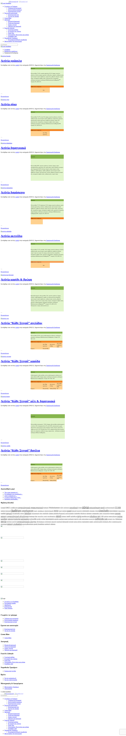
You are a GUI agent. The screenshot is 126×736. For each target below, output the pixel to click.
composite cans (97, 513)
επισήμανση (27, 510)
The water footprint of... (11, 492)
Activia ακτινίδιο (11, 236)
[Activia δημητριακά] (6, 143)
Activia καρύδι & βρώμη (16, 279)
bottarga (32, 516)
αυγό (58, 516)
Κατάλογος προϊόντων (10, 51)
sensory (4, 516)
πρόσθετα (73, 516)
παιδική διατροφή (6, 511)
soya (79, 516)
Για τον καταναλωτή (10, 678)
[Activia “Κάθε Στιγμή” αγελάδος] (5, 318)
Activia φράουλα (11, 60)
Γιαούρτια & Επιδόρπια (53, 65)
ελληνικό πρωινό (50, 522)
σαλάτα (64, 511)
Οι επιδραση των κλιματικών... (13, 494)
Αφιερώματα (8, 688)
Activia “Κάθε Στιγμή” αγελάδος (21, 323)
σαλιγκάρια (85, 519)
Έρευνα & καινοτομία (10, 13)
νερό (60, 511)
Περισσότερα (5, 96)
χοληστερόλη (98, 522)
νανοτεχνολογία (14, 519)
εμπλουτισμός (109, 508)
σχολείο (45, 513)
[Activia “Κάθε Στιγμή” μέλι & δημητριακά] (5, 396)
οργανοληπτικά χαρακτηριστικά (30, 507)
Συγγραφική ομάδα (10, 603)
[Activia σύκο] (5, 99)
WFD (56, 511)
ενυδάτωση (14, 508)
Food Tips (11, 33)
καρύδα (56, 519)
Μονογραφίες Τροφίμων (11, 687)
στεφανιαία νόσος (18, 513)
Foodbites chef (12, 36)
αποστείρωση (49, 511)
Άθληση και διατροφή (14, 26)
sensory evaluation (14, 524)
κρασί (69, 511)
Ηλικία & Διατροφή (14, 21)
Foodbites (7, 49)
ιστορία (71, 522)
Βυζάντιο (83, 513)
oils (80, 519)
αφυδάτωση (85, 516)
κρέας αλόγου (78, 522)
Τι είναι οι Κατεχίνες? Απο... (12, 497)
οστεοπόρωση (94, 507)
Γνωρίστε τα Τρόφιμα (10, 6)
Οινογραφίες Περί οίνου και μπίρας (18, 35)
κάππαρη (89, 513)
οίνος (41, 513)
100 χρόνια (104, 516)
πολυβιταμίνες (51, 516)
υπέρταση (85, 511)
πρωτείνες (121, 511)
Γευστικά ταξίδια (13, 30)
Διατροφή (7, 20)
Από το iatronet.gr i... (10, 496)
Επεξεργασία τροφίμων (15, 10)
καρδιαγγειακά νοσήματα (66, 519)
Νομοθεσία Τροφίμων (11, 38)
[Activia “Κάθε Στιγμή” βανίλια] (5, 446)
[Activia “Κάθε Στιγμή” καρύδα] (6, 356)
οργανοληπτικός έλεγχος (26, 521)
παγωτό (9, 513)
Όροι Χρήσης (8, 608)
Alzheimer (118, 519)
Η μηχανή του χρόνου (14, 31)
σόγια (85, 507)
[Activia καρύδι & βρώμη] (7, 275)
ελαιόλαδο (104, 510)
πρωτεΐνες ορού (42, 516)
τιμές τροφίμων (39, 511)
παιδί (68, 516)
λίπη (96, 511)
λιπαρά (3, 508)
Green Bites (7, 18)
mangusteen (85, 522)
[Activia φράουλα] (5, 56)
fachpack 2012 (107, 522)
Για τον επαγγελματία (10, 680)
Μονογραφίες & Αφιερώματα (13, 41)
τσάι (106, 519)
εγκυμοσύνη (106, 513)
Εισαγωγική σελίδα (10, 671)
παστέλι (76, 519)
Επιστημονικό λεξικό (14, 11)
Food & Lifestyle (9, 28)
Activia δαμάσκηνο (13, 192)
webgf (17, 65)
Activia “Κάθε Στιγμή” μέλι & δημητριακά (28, 401)
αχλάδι (39, 519)
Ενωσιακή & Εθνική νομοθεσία (17, 39)
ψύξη (61, 507)
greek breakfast (39, 524)
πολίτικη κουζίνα (12, 522)
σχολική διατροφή (63, 522)
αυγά (102, 507)
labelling (27, 513)
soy (99, 516)
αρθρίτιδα (99, 519)
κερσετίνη (92, 519)
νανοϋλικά (73, 507)
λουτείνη (79, 511)
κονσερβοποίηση (27, 524)
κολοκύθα (32, 519)
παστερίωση (113, 516)
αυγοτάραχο (113, 511)
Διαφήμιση (7, 605)
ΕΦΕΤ (8, 508)
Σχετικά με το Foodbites (11, 601)
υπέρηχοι (66, 507)
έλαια (80, 508)
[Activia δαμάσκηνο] (7, 188)
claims (51, 513)
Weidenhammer (54, 508)
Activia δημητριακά (13, 147)
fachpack (46, 507)
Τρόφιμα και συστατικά (11, 618)
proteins (56, 513)
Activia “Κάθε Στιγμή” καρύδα (20, 361)
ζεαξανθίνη (77, 513)
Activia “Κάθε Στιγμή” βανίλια (20, 450)
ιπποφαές (92, 511)
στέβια (43, 519)
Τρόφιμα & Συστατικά (14, 8)
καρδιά (3, 513)
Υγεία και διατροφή (13, 23)
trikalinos (93, 516)
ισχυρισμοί (35, 513)
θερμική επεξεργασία (66, 513)
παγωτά (74, 511)
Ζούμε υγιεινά (12, 25)
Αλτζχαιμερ (40, 522)
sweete (118, 513)
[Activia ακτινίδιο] (6, 231)
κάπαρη (64, 516)
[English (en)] (23, 1)
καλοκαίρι (25, 519)
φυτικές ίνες (111, 519)
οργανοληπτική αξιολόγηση (18, 516)
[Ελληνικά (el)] (13, 1)
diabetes (53, 524)
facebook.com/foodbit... (11, 499)
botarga (112, 513)
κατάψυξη (47, 524)
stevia (3, 521)
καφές (91, 522)
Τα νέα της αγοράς (13, 16)
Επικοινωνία (8, 606)
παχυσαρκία (49, 519)
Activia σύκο (9, 104)
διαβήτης (16, 510)
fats (36, 516)
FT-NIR (118, 507)
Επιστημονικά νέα (13, 15)
